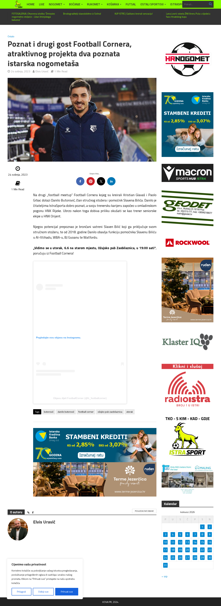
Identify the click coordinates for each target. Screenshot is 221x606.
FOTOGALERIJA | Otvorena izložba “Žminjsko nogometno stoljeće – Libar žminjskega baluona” (33, 16)
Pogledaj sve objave (144, 511)
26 (180, 557)
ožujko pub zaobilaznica (110, 411)
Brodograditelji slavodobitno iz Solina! (82, 13)
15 (202, 542)
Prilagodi (21, 591)
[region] (45, 579)
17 (165, 550)
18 (172, 550)
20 (187, 550)
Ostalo (11, 36)
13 (187, 542)
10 (165, 542)
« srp (164, 576)
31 (165, 565)
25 (172, 557)
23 (209, 550)
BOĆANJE (74, 4)
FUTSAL (131, 4)
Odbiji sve (43, 591)
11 (172, 542)
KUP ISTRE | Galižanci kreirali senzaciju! (134, 13)
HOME (31, 4)
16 (209, 542)
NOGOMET (55, 4)
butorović (49, 411)
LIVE (41, 4)
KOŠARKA (113, 4)
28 (194, 557)
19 (180, 550)
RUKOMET (93, 4)
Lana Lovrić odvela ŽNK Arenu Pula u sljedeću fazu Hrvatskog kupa (188, 15)
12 (180, 542)
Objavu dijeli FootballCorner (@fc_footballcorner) (80, 398)
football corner (86, 411)
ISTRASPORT (178, 4)
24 (165, 557)
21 (194, 550)
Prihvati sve (67, 591)
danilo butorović (66, 411)
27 (187, 557)
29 (202, 557)
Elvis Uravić (42, 71)
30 (209, 557)
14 (194, 542)
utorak (129, 411)
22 (202, 550)
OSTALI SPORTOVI (152, 4)
